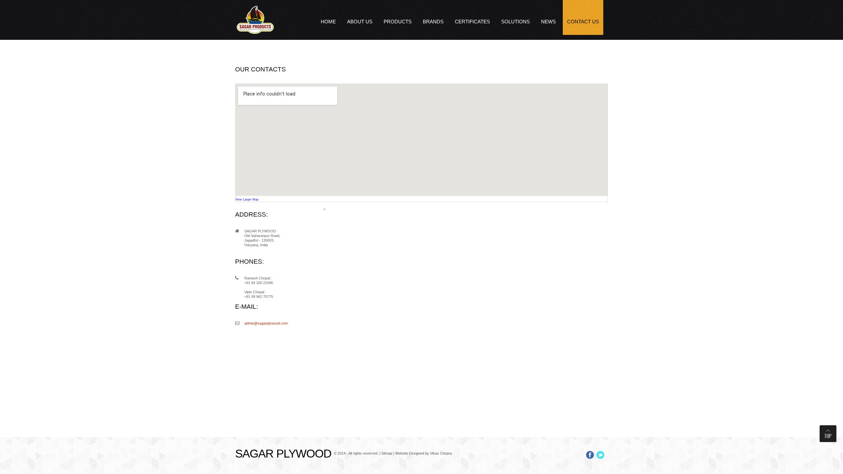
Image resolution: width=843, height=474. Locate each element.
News (548, 21)
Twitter (600, 455)
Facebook (590, 455)
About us (359, 21)
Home (328, 21)
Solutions (515, 21)
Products (398, 21)
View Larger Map (246, 199)
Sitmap (386, 453)
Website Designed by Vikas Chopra (423, 453)
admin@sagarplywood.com (266, 323)
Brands (433, 21)
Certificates (472, 21)
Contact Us (583, 21)
